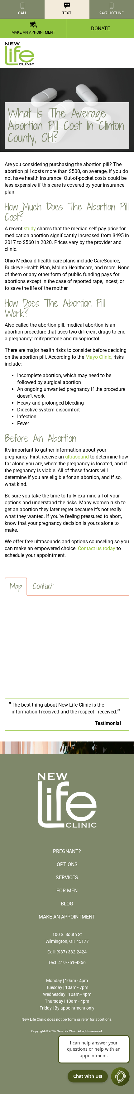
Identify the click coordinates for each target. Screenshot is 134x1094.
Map (16, 586)
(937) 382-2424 (71, 951)
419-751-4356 (72, 962)
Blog (67, 904)
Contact (43, 586)
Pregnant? (67, 851)
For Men (67, 891)
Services (67, 877)
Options (67, 864)
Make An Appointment (67, 917)
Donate (100, 28)
